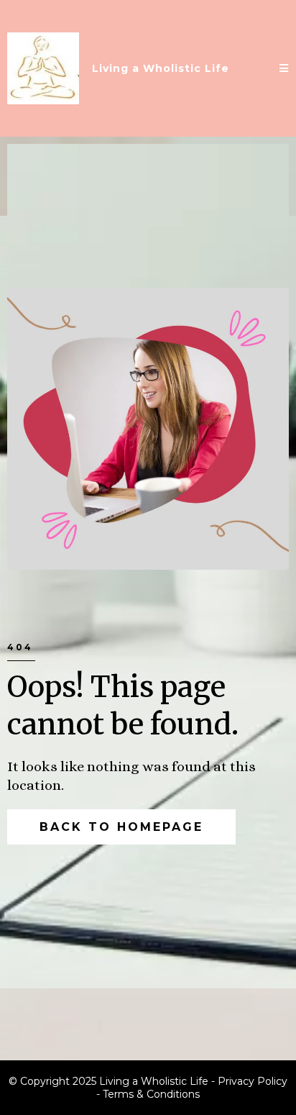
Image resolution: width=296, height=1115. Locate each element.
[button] (284, 68)
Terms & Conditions (151, 1094)
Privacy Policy (252, 1081)
